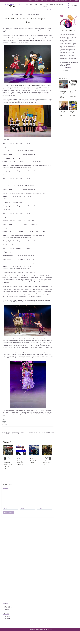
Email (22, 508)
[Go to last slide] (5, 458)
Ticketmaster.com (7, 167)
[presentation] (8, 450)
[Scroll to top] (76, 627)
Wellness (52, 4)
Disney (23, 16)
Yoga (47, 4)
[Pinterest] (68, 8)
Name (6, 508)
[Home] (12, 14)
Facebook (7, 616)
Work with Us (8, 608)
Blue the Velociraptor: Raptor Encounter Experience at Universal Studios (8, 462)
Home (30, 0)
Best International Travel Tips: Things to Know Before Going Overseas (63, 94)
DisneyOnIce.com (42, 99)
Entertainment (29, 16)
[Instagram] (68, 5)
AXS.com (4, 198)
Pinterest (8, 620)
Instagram (8, 618)
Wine (31, 4)
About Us (36, 0)
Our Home (45, 6)
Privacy (71, 0)
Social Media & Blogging (61, 0)
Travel (36, 4)
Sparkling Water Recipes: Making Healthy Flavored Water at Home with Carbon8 (13, 431)
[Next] (50, 458)
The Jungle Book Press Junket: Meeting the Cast (46, 460)
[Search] (75, 71)
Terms (76, 0)
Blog (27, 4)
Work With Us (44, 0)
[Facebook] (68, 3)
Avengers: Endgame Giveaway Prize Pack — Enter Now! (21, 460)
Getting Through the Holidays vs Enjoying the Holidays (41, 431)
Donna (23, 25)
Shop (51, 0)
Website (39, 508)
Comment (6, 488)
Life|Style (41, 4)
